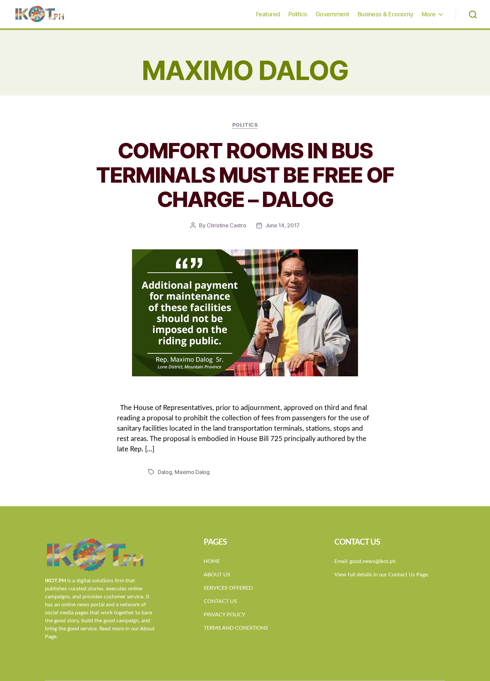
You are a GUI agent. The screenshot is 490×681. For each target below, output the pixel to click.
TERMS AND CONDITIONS (236, 628)
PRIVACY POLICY (224, 614)
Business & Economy (385, 14)
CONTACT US (220, 601)
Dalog (165, 472)
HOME (212, 561)
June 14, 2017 (282, 225)
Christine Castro (226, 225)
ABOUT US (217, 574)
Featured (268, 14)
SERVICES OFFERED (228, 588)
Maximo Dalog (192, 472)
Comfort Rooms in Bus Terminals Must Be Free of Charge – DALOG (245, 175)
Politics (297, 14)
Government (332, 14)
